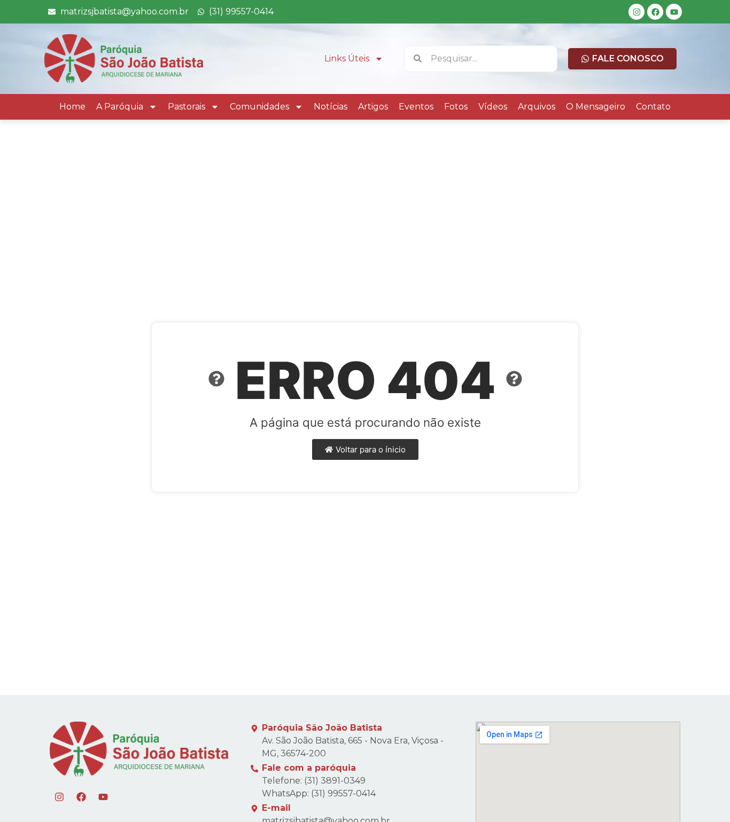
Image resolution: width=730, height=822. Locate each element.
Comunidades (259, 106)
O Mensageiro (595, 106)
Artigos (373, 106)
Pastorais (186, 106)
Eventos (416, 106)
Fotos (456, 106)
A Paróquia (119, 106)
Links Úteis (346, 58)
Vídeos (492, 106)
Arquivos (536, 106)
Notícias (330, 106)
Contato (653, 106)
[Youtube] (674, 12)
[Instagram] (636, 12)
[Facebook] (655, 12)
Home (72, 106)
